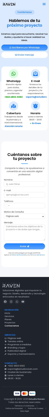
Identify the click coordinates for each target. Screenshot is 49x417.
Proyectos (10, 322)
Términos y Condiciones (24, 406)
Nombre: (8, 180)
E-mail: (7, 190)
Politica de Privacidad (18, 255)
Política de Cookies (35, 408)
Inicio (7, 313)
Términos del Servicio (37, 255)
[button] (44, 3)
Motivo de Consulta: (14, 212)
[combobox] (7, 205)
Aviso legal (24, 411)
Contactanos (12, 325)
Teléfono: (8, 201)
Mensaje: (8, 223)
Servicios (9, 316)
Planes (8, 319)
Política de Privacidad (14, 408)
